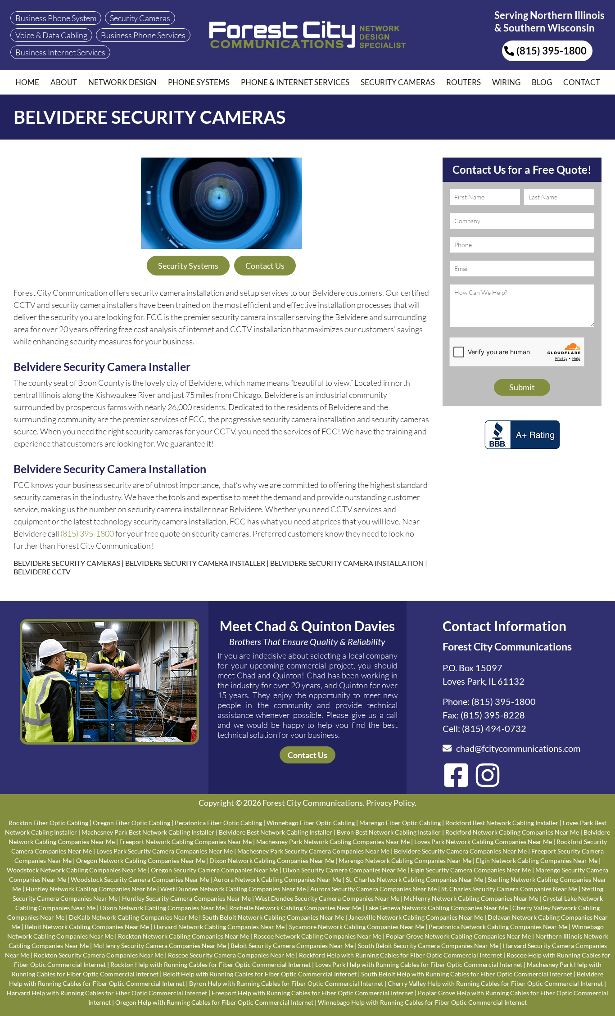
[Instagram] (487, 775)
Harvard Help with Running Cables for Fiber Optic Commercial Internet (107, 993)
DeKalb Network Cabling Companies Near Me (133, 917)
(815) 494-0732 (494, 728)
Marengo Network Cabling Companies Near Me (405, 860)
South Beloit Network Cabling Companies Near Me (273, 917)
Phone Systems (199, 82)
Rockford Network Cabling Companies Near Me (512, 832)
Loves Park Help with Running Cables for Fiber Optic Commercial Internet (418, 964)
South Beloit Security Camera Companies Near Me (428, 945)
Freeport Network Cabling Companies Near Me (185, 841)
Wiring (506, 82)
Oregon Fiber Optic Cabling (131, 822)
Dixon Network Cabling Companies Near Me (271, 860)
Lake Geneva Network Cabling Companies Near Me (437, 908)
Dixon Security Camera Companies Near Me (344, 870)
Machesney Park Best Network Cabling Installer (147, 832)
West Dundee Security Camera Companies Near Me (327, 898)
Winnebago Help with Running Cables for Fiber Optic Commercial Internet (422, 1002)
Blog (542, 82)
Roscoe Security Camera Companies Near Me (231, 955)
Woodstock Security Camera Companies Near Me (140, 879)
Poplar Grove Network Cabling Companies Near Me (458, 936)
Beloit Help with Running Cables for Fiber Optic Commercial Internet (260, 974)
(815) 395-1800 (87, 533)
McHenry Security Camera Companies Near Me (159, 945)
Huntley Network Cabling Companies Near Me (91, 889)
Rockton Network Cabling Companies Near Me (183, 936)
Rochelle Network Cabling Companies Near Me (295, 908)
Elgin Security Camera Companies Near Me (471, 870)
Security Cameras (398, 82)
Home (27, 82)
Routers (463, 82)
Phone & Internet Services (295, 82)
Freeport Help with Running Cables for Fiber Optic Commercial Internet (312, 993)
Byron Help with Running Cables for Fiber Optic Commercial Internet (286, 983)
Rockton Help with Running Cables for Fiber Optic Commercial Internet (210, 964)
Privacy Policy (390, 803)
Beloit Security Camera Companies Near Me (292, 945)
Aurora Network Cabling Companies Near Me (277, 879)
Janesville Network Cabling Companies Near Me (415, 917)
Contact (581, 82)
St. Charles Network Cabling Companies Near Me (414, 879)
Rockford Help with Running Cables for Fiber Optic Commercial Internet (400, 955)
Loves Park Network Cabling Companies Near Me (483, 841)
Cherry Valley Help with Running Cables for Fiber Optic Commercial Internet (495, 983)
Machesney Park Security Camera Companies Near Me (313, 851)
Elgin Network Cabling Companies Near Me (536, 860)
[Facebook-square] (456, 775)
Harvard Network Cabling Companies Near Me (219, 926)
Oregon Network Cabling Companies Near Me (140, 860)
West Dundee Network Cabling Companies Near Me (233, 889)
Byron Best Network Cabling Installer (389, 832)
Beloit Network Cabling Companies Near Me (87, 926)
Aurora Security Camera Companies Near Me (373, 889)
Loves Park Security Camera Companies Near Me (164, 851)
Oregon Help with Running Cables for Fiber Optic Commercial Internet (214, 1002)
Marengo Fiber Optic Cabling (400, 822)
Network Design (122, 82)
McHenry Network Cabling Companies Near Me (471, 898)
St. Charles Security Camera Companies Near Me (509, 889)
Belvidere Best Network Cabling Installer (275, 832)
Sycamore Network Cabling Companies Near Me (356, 926)
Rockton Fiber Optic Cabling (48, 822)
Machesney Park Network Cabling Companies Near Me (333, 841)
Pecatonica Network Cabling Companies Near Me (498, 926)
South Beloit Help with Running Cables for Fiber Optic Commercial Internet (466, 974)
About (63, 82)
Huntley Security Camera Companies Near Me (186, 898)
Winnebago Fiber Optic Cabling (311, 822)
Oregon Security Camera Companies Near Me (214, 870)
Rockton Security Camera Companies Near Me (98, 955)
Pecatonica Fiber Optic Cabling (218, 822)
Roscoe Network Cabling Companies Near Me (317, 936)
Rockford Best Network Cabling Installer (501, 822)
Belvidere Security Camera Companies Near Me (460, 851)
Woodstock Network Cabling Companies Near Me (76, 870)
